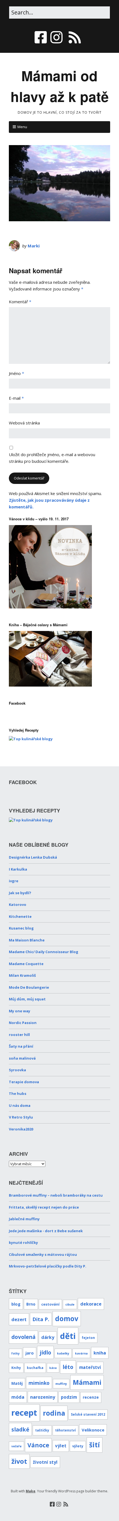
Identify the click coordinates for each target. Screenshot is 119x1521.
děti (68, 1335)
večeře (16, 1446)
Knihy (16, 1367)
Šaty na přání (21, 1046)
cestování (50, 1304)
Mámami (87, 1382)
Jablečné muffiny (24, 1218)
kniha (100, 1353)
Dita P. (40, 1319)
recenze (91, 1397)
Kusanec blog (21, 928)
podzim (69, 1397)
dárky (47, 1337)
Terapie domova (24, 1081)
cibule (69, 1304)
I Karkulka (18, 869)
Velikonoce (93, 1430)
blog (15, 1304)
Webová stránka (24, 423)
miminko (39, 1383)
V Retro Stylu (21, 1117)
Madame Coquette (26, 963)
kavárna (81, 1353)
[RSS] (75, 37)
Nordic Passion (23, 1022)
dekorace (91, 1304)
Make (30, 1491)
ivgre (13, 880)
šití (94, 1444)
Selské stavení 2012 (88, 1414)
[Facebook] (41, 37)
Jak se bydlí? (20, 892)
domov (66, 1318)
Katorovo (17, 904)
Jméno (16, 373)
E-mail (16, 398)
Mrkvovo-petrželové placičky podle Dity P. (47, 1266)
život (19, 1461)
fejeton (88, 1337)
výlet (60, 1446)
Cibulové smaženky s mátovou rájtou (43, 1254)
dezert (19, 1319)
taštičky (42, 1430)
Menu (22, 126)
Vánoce (38, 1445)
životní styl (45, 1462)
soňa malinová (22, 1058)
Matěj (17, 1383)
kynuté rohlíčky (23, 1242)
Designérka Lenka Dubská (33, 857)
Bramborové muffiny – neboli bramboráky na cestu (56, 1195)
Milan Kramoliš (22, 975)
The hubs (17, 1093)
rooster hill (19, 1034)
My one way (19, 1010)
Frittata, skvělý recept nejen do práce (44, 1207)
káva (53, 1368)
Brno (30, 1304)
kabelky (63, 1353)
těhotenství (65, 1430)
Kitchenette (20, 916)
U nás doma (19, 1105)
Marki (34, 245)
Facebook (17, 703)
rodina (54, 1413)
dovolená (23, 1337)
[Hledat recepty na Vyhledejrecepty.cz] (31, 738)
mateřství (90, 1367)
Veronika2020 (21, 1129)
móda (17, 1397)
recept (24, 1412)
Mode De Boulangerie (29, 987)
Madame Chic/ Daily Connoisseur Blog (43, 951)
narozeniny (42, 1397)
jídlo (45, 1352)
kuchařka (35, 1367)
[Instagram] (56, 37)
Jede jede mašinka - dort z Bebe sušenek (46, 1230)
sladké (20, 1429)
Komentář (20, 301)
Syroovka (17, 1069)
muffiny (61, 1384)
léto (68, 1367)
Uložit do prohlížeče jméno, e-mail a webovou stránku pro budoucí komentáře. (52, 458)
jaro (29, 1353)
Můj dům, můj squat (27, 998)
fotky (15, 1353)
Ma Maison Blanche (27, 940)
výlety (77, 1445)
